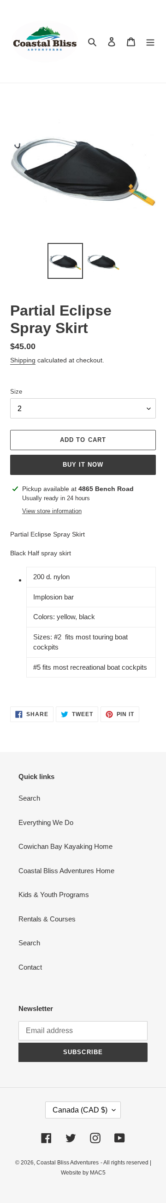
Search (29, 798)
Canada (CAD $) (80, 1110)
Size (16, 391)
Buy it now (83, 464)
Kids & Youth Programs (53, 894)
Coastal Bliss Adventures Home (66, 871)
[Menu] (150, 41)
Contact (30, 967)
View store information (52, 511)
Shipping (23, 360)
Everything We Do (45, 822)
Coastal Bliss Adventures (67, 1162)
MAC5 (98, 1172)
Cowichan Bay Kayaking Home (65, 846)
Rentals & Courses (47, 919)
